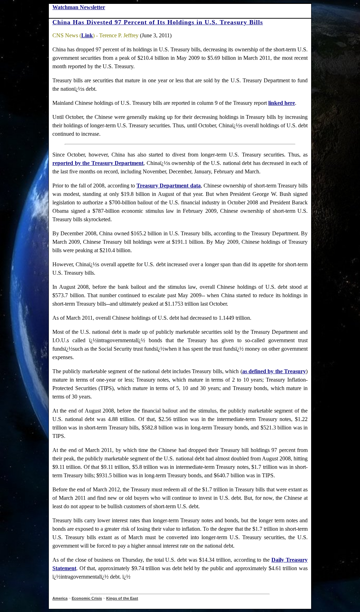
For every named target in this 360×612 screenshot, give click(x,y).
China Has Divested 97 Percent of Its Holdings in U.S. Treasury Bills (157, 22)
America (60, 598)
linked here (281, 103)
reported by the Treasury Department (97, 163)
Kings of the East (122, 598)
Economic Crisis (87, 598)
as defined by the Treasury (274, 371)
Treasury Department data (168, 186)
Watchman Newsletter (78, 7)
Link (87, 35)
